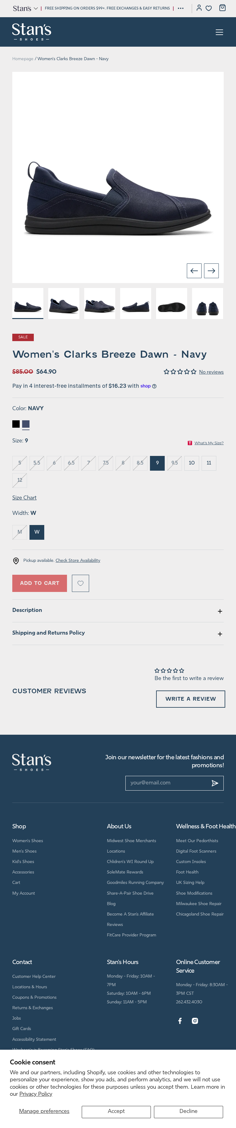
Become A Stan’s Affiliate (130, 914)
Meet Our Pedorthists (197, 841)
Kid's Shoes (23, 862)
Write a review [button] (190, 699)
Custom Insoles (191, 862)
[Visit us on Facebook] (180, 1021)
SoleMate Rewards (125, 872)
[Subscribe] (215, 783)
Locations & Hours (29, 987)
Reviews (115, 925)
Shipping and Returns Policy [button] (48, 633)
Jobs (16, 1018)
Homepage (22, 59)
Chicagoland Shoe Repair (200, 914)
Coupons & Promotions (34, 997)
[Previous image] (194, 270)
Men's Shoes (24, 851)
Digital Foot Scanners (196, 851)
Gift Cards (21, 1029)
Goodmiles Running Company (135, 883)
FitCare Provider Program (131, 935)
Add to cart (39, 583)
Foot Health (187, 872)
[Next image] (211, 270)
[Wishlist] (208, 8)
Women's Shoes (27, 841)
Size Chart (24, 498)
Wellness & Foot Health (206, 827)
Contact (22, 962)
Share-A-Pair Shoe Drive (130, 893)
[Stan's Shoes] (32, 32)
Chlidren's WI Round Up (130, 862)
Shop (19, 827)
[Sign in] (199, 8)
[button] (25, 8)
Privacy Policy (35, 1094)
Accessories (23, 872)
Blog (111, 904)
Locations (116, 851)
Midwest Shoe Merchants (131, 841)
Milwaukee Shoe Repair (199, 904)
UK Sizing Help (190, 883)
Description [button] (27, 610)
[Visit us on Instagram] (195, 1021)
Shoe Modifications (194, 893)
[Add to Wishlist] (80, 583)
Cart (16, 883)
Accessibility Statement (34, 1039)
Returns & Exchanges (32, 1008)
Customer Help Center (34, 976)
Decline (188, 1111)
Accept (116, 1111)
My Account (23, 893)
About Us (119, 827)
